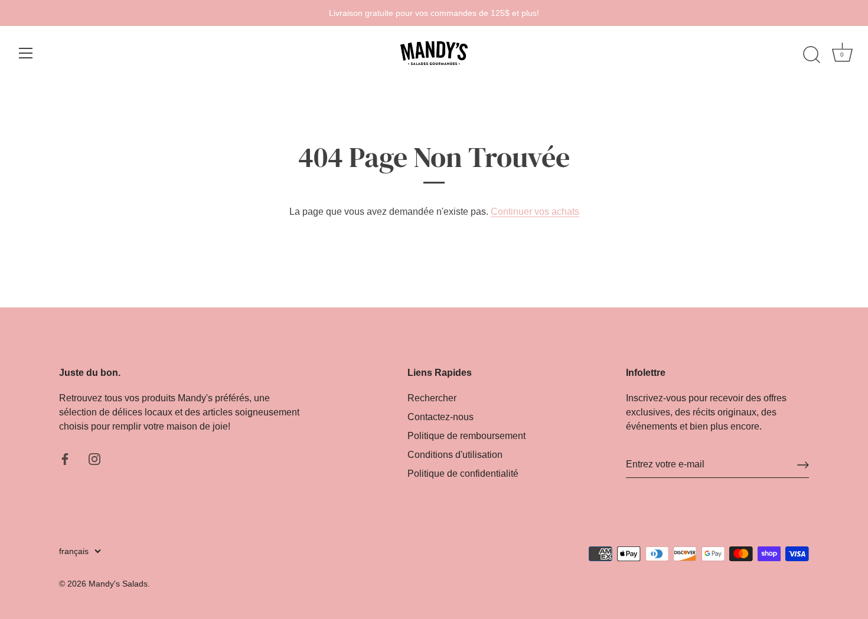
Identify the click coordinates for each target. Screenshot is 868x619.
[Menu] (26, 53)
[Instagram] (94, 458)
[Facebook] (65, 458)
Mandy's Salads (118, 583)
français (74, 551)
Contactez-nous (440, 417)
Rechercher (431, 398)
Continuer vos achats (535, 212)
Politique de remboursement (466, 436)
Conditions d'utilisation (454, 455)
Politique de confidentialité (462, 474)
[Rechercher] (811, 55)
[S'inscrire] (803, 465)
